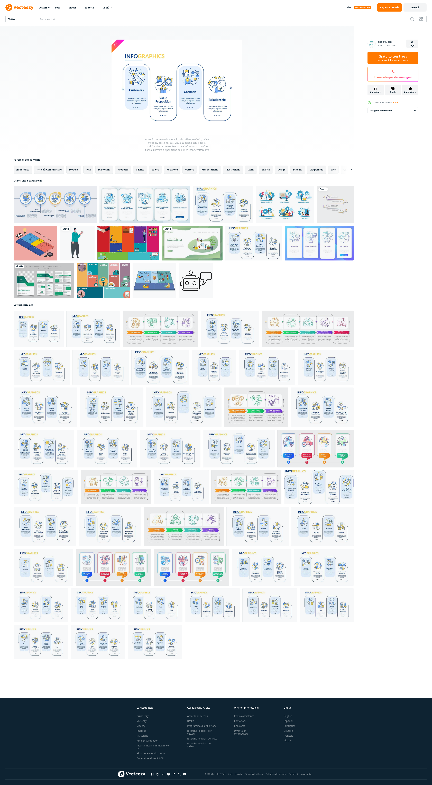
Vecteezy (141, 721)
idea (333, 169)
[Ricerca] (412, 19)
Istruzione (142, 735)
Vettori (43, 7)
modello (74, 169)
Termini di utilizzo (254, 773)
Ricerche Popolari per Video (199, 745)
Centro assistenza (244, 716)
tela (88, 169)
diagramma (316, 169)
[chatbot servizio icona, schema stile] (196, 280)
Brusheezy (143, 716)
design (282, 169)
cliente (140, 169)
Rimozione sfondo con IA (151, 753)
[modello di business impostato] (285, 204)
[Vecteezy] (19, 7)
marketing (104, 169)
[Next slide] (348, 170)
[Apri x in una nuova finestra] (179, 774)
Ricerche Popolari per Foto (202, 738)
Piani (349, 7)
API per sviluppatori (148, 740)
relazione (172, 169)
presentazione (209, 169)
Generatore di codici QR (150, 758)
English (288, 716)
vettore (189, 169)
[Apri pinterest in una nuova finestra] (168, 774)
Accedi (415, 7)
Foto (57, 7)
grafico (266, 169)
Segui (412, 45)
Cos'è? (396, 102)
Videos (72, 7)
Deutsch (288, 730)
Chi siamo (239, 725)
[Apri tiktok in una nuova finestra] (173, 774)
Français (288, 735)
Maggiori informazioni (381, 110)
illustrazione (233, 169)
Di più (106, 7)
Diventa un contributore (241, 732)
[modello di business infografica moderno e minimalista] (335, 204)
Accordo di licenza (197, 716)
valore (155, 169)
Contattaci (240, 721)
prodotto (123, 169)
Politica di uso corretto (300, 773)
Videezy (141, 725)
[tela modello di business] (103, 280)
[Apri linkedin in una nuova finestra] (163, 774)
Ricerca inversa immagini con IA (153, 747)
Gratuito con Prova (393, 57)
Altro (286, 740)
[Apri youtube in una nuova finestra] (184, 774)
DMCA (190, 721)
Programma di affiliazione (202, 725)
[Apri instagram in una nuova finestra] (157, 774)
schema (297, 169)
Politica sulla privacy (276, 773)
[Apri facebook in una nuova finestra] (152, 774)
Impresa (141, 730)
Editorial (89, 7)
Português (289, 725)
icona (251, 169)
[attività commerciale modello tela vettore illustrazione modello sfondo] (128, 243)
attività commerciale (49, 169)
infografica (22, 169)
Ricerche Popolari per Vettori (199, 732)
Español (288, 721)
